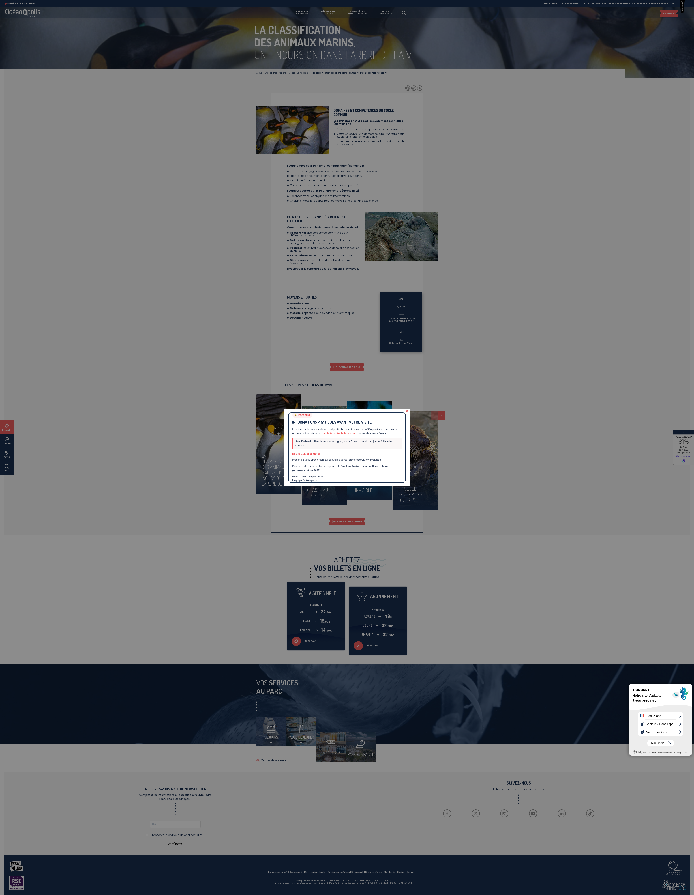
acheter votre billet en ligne (341, 433)
